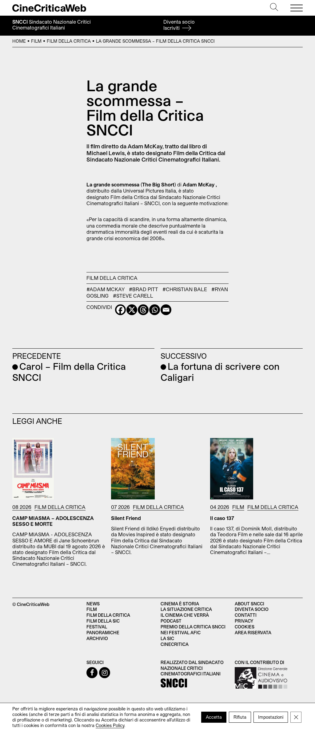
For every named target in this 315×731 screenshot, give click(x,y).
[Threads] (143, 309)
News (93, 603)
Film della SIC (103, 621)
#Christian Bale (184, 289)
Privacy (244, 621)
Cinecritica (175, 644)
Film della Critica (69, 41)
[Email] (166, 309)
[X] (131, 309)
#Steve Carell (133, 296)
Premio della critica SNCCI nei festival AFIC (193, 629)
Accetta (214, 716)
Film (36, 41)
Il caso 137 (222, 518)
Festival (96, 626)
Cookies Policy (110, 725)
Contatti (246, 615)
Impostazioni (270, 716)
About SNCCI (249, 603)
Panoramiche (102, 632)
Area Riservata (253, 632)
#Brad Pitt (143, 289)
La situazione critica (186, 609)
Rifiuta (239, 716)
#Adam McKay (105, 289)
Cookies (244, 626)
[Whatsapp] (154, 309)
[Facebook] (120, 309)
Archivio (97, 638)
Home (19, 41)
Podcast (171, 621)
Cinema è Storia (180, 603)
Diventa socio (179, 25)
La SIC (167, 638)
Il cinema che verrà (185, 615)
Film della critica (108, 615)
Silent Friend (126, 518)
